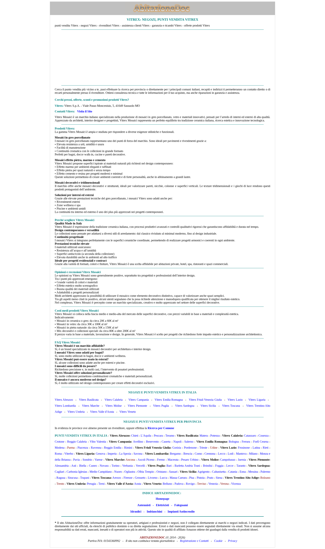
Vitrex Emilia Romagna (169, 399)
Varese (99, 459)
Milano (253, 453)
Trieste (203, 447)
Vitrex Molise (113, 405)
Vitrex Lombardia (65, 405)
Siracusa (73, 477)
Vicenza (236, 483)
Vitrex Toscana (231, 405)
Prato (210, 477)
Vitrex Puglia (161, 405)
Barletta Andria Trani (187, 465)
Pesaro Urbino (189, 459)
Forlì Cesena (260, 441)
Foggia (219, 465)
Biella (82, 465)
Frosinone (244, 447)
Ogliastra (129, 471)
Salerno (188, 441)
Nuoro (118, 471)
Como (198, 453)
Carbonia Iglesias (77, 471)
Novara (104, 465)
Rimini (128, 447)
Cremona (209, 453)
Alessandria (62, 465)
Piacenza (82, 447)
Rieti (265, 447)
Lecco (221, 453)
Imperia (112, 453)
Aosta (137, 483)
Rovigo (190, 483)
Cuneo (93, 465)
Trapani (84, 477)
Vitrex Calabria (114, 399)
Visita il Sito (84, 111)
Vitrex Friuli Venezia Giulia (205, 399)
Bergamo (175, 453)
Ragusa (60, 477)
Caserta (166, 441)
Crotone (59, 441)
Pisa (191, 477)
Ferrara (246, 441)
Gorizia (176, 447)
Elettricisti (162, 505)
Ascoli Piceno (146, 459)
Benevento (152, 441)
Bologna (234, 441)
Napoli (177, 441)
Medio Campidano (101, 471)
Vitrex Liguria (256, 399)
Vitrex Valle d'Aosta (102, 411)
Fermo (161, 459)
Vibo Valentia (98, 441)
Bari (169, 465)
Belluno (167, 483)
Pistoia (201, 477)
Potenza (215, 435)
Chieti (134, 435)
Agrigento (203, 471)
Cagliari (59, 471)
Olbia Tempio (145, 471)
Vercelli (140, 465)
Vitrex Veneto (127, 411)
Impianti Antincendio (181, 511)
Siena (219, 477)
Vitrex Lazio (235, 399)
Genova (100, 453)
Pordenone (190, 447)
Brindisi (207, 465)
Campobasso (227, 459)
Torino (115, 465)
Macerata (173, 459)
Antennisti (143, 505)
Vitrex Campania (138, 399)
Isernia (242, 459)
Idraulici (135, 511)
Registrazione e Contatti (194, 540)
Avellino (138, 441)
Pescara (158, 435)
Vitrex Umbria (76, 411)
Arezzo (116, 477)
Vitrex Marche (90, 405)
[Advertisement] (162, 57)
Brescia (187, 453)
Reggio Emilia (112, 447)
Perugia (91, 483)
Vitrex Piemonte (137, 405)
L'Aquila (146, 435)
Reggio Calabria (77, 441)
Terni (101, 483)
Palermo (265, 471)
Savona (138, 453)
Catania (232, 471)
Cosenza (263, 435)
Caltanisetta (219, 471)
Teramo (169, 435)
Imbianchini (154, 511)
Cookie (218, 540)
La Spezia (125, 453)
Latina (256, 447)
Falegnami (181, 505)
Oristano (161, 471)
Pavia (76, 459)
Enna (243, 471)
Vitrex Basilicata (89, 399)
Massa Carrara (178, 477)
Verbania (127, 465)
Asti (73, 465)
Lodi (230, 453)
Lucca (163, 477)
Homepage (162, 498)
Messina (253, 471)
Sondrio (87, 459)
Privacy (232, 540)
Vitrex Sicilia (208, 405)
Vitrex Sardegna (184, 405)
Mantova (241, 453)
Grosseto (140, 477)
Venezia (213, 483)
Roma (58, 453)
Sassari (173, 471)
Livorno (152, 477)
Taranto (240, 465)
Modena (60, 447)
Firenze (128, 477)
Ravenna (96, 447)
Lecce (229, 465)
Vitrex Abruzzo (64, 399)
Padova (179, 483)
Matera (204, 435)
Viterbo (68, 453)
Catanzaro (250, 435)
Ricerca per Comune (161, 428)
